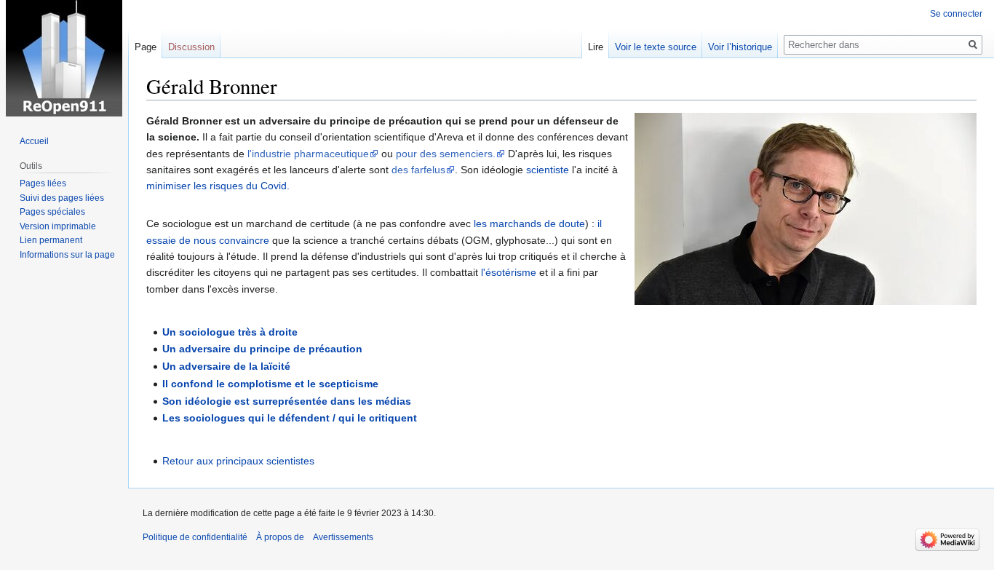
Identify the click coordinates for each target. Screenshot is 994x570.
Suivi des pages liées (62, 198)
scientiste (547, 169)
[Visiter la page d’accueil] (64, 58)
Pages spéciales (52, 212)
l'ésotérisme (508, 272)
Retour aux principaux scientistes (238, 461)
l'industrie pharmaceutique (308, 153)
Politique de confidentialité (195, 537)
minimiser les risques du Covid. (218, 185)
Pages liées (43, 183)
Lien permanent (51, 240)
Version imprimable (58, 226)
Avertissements (343, 537)
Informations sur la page (67, 255)
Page (145, 46)
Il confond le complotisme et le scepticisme (270, 383)
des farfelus (418, 169)
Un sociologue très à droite (230, 332)
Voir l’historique (740, 46)
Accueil (34, 141)
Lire (595, 46)
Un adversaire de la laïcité (226, 366)
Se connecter (956, 14)
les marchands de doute (529, 223)
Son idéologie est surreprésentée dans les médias (286, 401)
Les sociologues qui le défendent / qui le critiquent (289, 418)
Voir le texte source (655, 46)
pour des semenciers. (446, 153)
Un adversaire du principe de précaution (262, 349)
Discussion (191, 46)
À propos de (280, 537)
